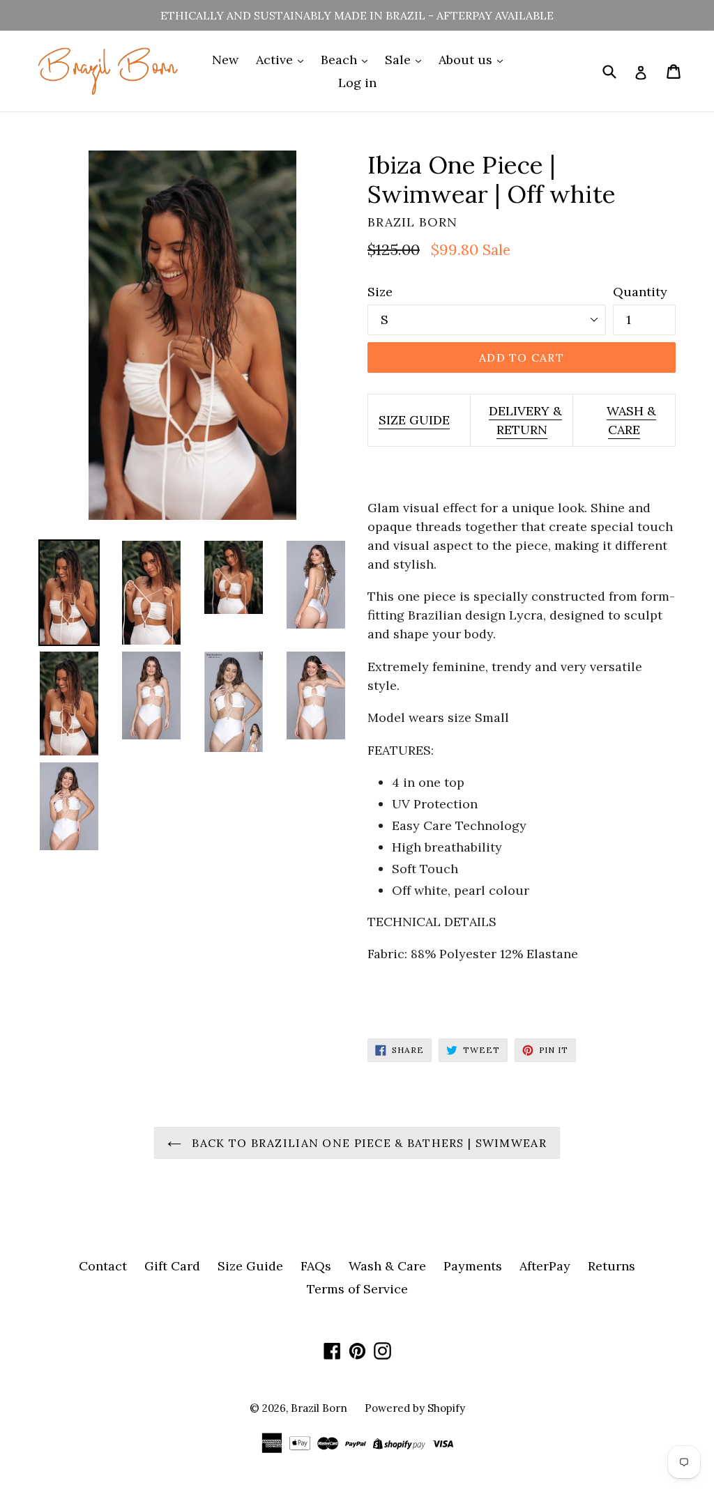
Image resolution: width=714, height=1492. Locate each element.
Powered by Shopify (415, 1408)
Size (380, 292)
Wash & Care (387, 1266)
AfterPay (544, 1266)
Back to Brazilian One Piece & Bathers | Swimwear (367, 1143)
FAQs (316, 1266)
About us (467, 60)
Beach (340, 60)
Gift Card (172, 1266)
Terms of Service (357, 1289)
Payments (472, 1266)
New (225, 60)
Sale (399, 60)
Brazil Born (319, 1408)
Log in (357, 83)
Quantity (640, 292)
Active (276, 60)
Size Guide (250, 1266)
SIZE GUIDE (414, 420)
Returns (611, 1266)
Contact (103, 1266)
